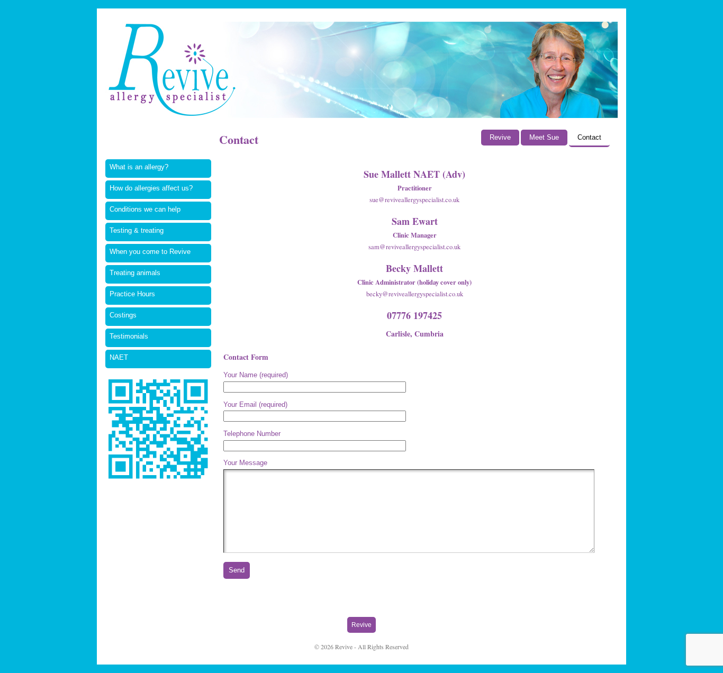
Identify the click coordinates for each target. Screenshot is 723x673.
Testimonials (129, 336)
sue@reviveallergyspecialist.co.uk (414, 199)
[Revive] (361, 68)
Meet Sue (544, 137)
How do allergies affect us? (151, 188)
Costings (123, 315)
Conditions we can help (145, 209)
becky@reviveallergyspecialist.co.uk (414, 293)
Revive (500, 137)
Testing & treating (137, 230)
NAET (119, 357)
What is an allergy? (139, 167)
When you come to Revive (150, 252)
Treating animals (135, 273)
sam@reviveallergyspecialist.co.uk (414, 246)
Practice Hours (132, 294)
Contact (589, 137)
